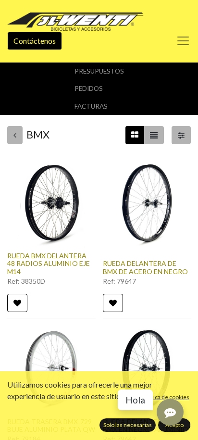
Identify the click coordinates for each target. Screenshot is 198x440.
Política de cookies (165, 397)
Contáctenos (34, 40)
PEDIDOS (88, 88)
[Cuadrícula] (134, 135)
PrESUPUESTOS (99, 71)
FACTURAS (91, 106)
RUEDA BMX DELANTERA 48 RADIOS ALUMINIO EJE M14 (48, 263)
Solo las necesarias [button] (127, 424)
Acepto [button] (174, 424)
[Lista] (154, 135)
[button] (17, 303)
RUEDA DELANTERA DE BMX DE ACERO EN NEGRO (145, 267)
